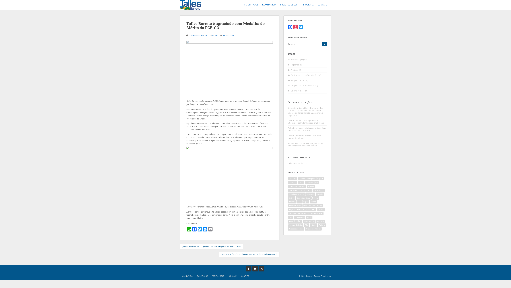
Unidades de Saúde (296, 229)
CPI (316, 182)
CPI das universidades (297, 186)
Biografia (308, 4)
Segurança (320, 221)
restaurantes (299, 217)
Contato (322, 4)
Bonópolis (311, 178)
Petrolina (321, 209)
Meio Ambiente (309, 206)
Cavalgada (292, 182)
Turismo (322, 225)
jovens (313, 202)
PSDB (290, 217)
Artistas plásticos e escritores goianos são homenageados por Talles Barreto (306, 144)
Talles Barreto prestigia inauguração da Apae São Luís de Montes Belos (307, 129)
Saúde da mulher (295, 221)
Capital (320, 178)
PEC (313, 209)
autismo (302, 178)
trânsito (313, 225)
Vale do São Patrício (313, 229)
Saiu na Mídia (269, 4)
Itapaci (305, 202)
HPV (299, 202)
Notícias (294, 70)
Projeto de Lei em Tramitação (304, 75)
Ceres (301, 182)
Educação (308, 190)
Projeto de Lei (303, 213)
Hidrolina (292, 202)
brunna (215, 35)
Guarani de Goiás (303, 198)
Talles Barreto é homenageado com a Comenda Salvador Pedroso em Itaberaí (306, 121)
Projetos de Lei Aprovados (302, 85)
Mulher (319, 206)
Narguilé (292, 209)
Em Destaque (251, 4)
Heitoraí (315, 198)
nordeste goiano (303, 209)
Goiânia (291, 198)
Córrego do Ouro (295, 190)
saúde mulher (309, 221)
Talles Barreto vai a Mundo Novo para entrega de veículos (304, 136)
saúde (309, 217)
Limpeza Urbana (295, 206)
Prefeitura (292, 213)
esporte (320, 194)
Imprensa (295, 64)
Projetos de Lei (288, 4)
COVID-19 (309, 182)
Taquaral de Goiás (295, 225)
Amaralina (292, 178)
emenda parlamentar (297, 194)
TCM (306, 225)
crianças (311, 186)
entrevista (310, 194)
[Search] (324, 44)
